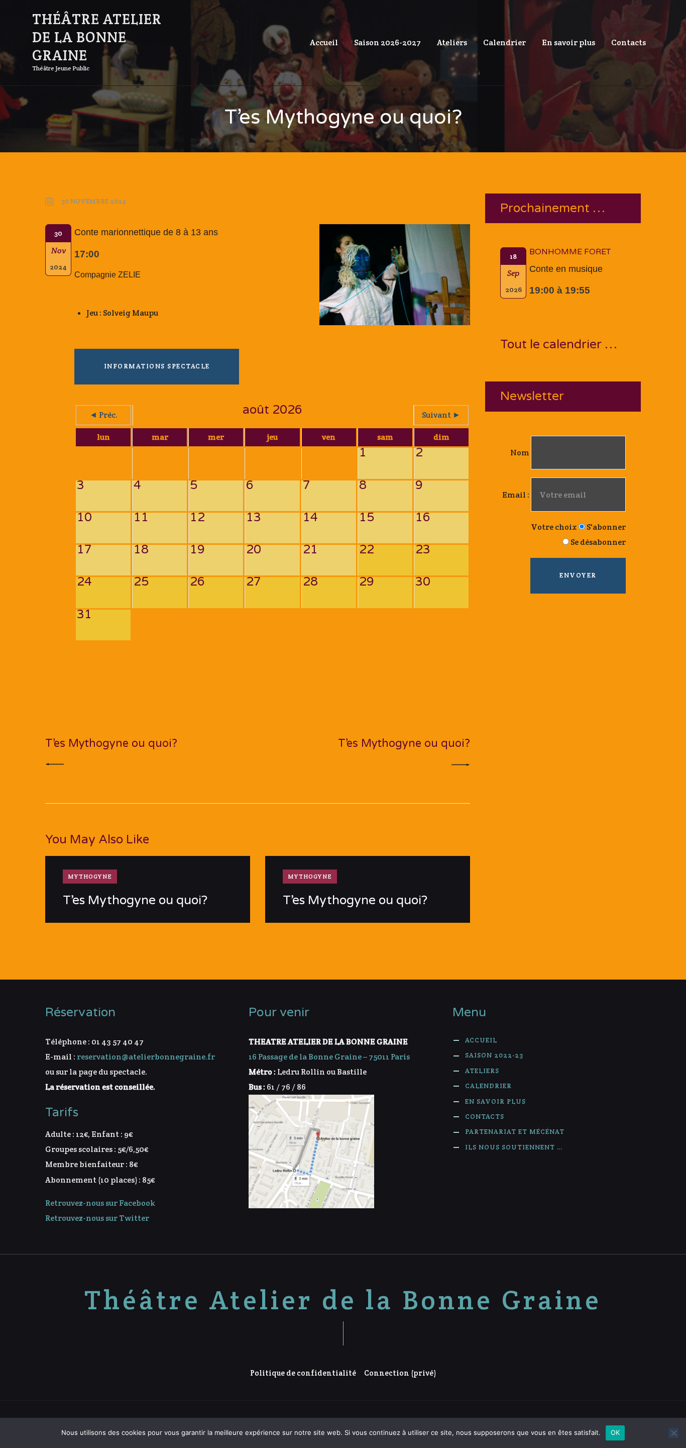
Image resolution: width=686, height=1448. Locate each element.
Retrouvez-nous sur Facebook (100, 1203)
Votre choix (554, 527)
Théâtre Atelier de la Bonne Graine (343, 1300)
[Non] (673, 1433)
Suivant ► (441, 415)
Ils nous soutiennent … (513, 1147)
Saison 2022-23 (494, 1055)
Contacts (484, 1116)
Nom (519, 452)
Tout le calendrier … (558, 345)
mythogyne (90, 876)
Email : (516, 495)
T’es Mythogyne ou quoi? (135, 900)
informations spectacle (157, 366)
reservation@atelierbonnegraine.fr (146, 1056)
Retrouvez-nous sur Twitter (97, 1218)
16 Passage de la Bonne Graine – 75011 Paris (329, 1056)
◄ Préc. (103, 415)
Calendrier (488, 1086)
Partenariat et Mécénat (514, 1131)
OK (615, 1432)
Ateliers (482, 1071)
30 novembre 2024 (93, 201)
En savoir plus (495, 1101)
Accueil (481, 1040)
